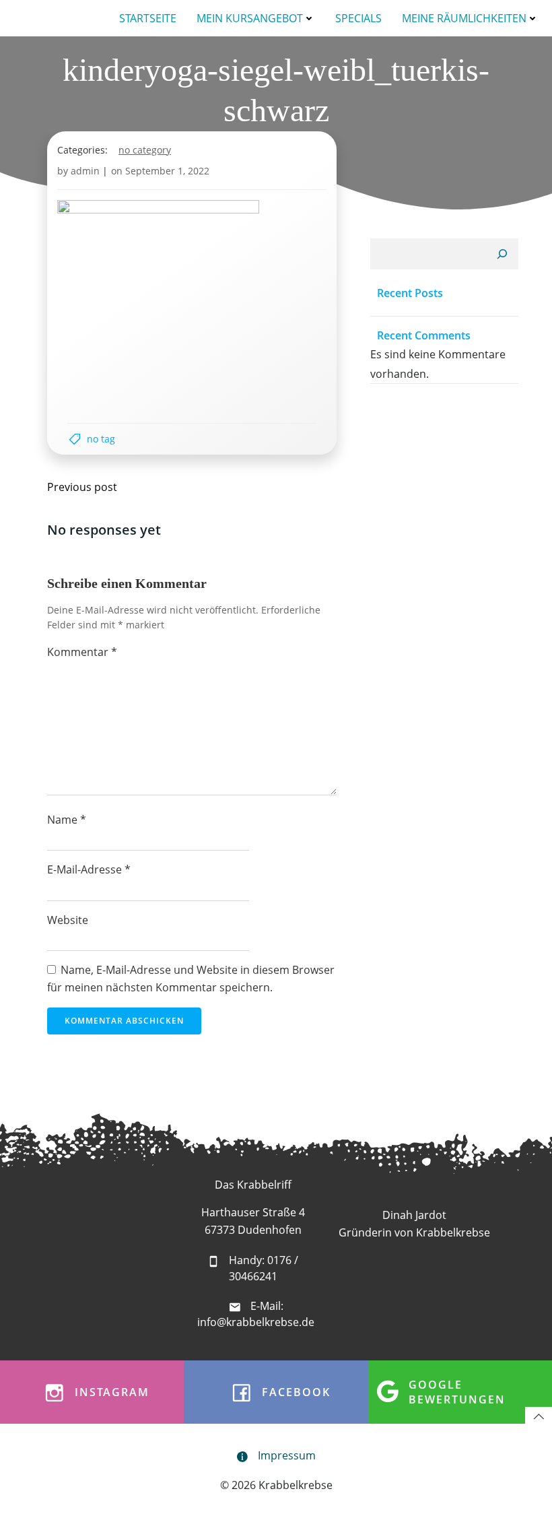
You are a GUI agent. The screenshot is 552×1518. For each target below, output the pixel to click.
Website (67, 920)
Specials (358, 18)
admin (85, 170)
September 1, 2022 (167, 170)
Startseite (147, 18)
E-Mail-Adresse (89, 869)
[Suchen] (502, 253)
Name (66, 819)
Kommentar (82, 652)
